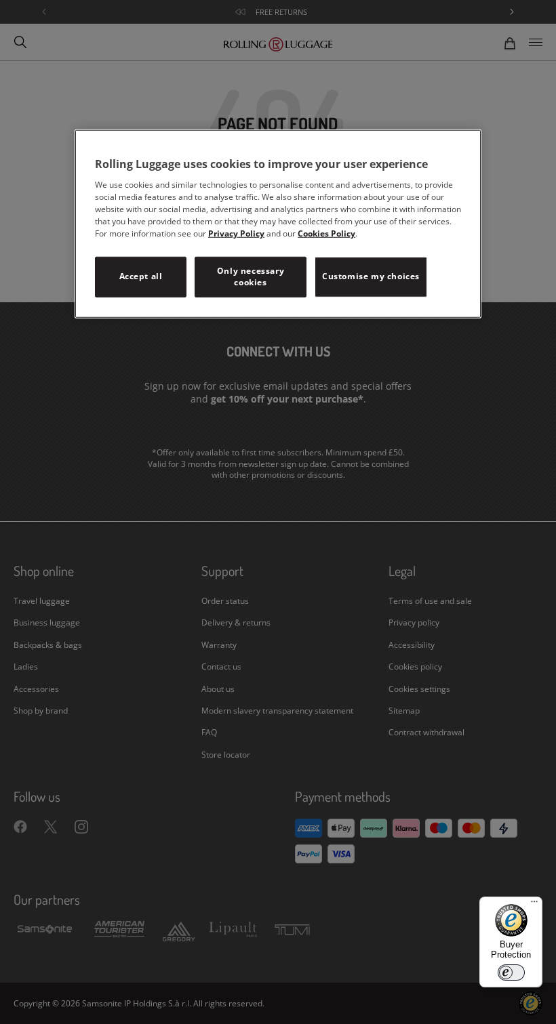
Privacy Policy (236, 233)
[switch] (511, 972)
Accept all (141, 276)
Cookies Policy (326, 233)
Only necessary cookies (250, 276)
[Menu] (534, 905)
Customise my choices (371, 276)
